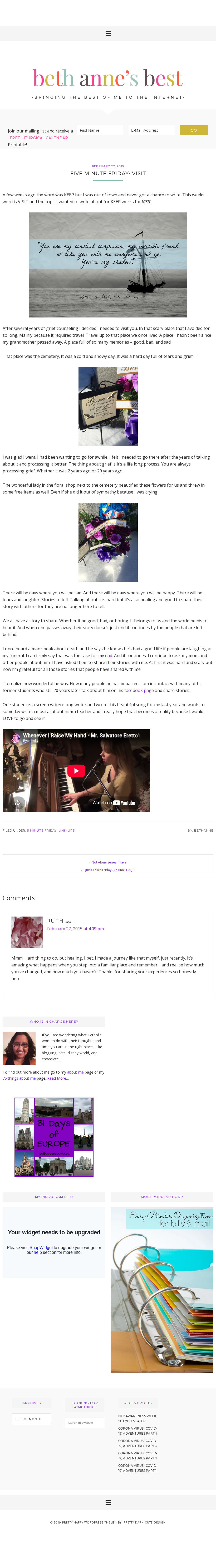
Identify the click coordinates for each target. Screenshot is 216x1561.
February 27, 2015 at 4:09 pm (75, 929)
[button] (108, 33)
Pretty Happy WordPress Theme (88, 1522)
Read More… (58, 1078)
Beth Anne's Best (108, 75)
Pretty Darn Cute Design (145, 1522)
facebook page (139, 690)
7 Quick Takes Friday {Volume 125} (106, 870)
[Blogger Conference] (162, 1371)
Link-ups (66, 830)
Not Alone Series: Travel (109, 862)
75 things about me (20, 1078)
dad (108, 655)
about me (75, 1072)
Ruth (55, 920)
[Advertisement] (108, 12)
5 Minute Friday (42, 830)
